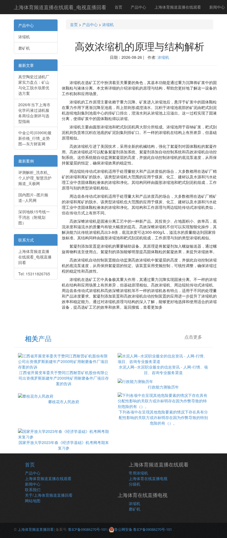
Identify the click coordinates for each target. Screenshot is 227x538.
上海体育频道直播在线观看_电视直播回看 (60, 7)
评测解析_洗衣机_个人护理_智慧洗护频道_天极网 (34, 177)
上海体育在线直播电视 (148, 478)
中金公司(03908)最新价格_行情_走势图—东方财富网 (34, 138)
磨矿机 (24, 48)
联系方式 (26, 240)
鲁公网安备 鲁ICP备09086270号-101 (143, 529)
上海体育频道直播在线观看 (177, 7)
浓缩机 (24, 36)
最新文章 (26, 65)
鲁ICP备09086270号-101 (87, 529)
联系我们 (32, 489)
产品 (38, 338)
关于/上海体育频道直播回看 (49, 495)
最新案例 (26, 161)
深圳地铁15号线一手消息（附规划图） (34, 217)
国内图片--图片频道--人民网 (33, 197)
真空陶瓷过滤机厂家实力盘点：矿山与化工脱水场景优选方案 (33, 85)
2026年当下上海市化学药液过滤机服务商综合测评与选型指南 (34, 113)
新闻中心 (32, 484)
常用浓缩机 (138, 473)
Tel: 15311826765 (34, 273)
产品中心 (138, 7)
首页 (118, 7)
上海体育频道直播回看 (36, 529)
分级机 (134, 484)
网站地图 (32, 500)
